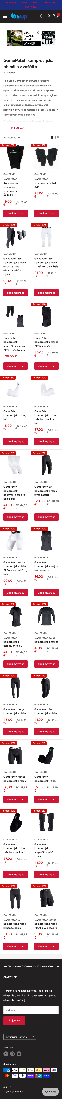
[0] (56, 16)
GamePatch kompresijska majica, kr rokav (12, 642)
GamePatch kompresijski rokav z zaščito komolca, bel (46, 417)
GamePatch (10, 174)
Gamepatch (10, 333)
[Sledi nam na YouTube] (19, 1053)
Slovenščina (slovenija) (16, 1037)
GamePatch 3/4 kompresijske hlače (45, 711)
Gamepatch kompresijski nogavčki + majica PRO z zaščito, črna (14, 344)
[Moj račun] (48, 16)
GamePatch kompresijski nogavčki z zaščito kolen (45, 850)
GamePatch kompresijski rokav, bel (14, 415)
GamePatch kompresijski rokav (45, 778)
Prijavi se (14, 1020)
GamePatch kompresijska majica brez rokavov (46, 566)
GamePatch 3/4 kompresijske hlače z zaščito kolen (14, 923)
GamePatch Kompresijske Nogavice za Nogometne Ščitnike (11, 187)
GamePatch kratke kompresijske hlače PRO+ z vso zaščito (45, 923)
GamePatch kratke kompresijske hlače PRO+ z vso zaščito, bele (15, 568)
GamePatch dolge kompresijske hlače (14, 711)
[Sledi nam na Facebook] (5, 1053)
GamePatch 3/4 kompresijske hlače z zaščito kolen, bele (46, 262)
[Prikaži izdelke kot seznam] (57, 137)
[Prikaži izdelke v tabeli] (51, 137)
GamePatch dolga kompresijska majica (46, 639)
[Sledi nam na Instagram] (12, 1053)
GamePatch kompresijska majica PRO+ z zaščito (46, 342)
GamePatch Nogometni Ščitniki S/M (45, 183)
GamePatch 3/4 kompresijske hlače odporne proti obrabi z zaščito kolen (14, 266)
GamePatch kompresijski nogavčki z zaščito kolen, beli (14, 492)
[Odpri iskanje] (42, 16)
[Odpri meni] (5, 16)
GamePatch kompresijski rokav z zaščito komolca (15, 848)
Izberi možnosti (15, 213)
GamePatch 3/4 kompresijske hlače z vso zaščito (45, 490)
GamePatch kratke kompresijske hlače (14, 778)
